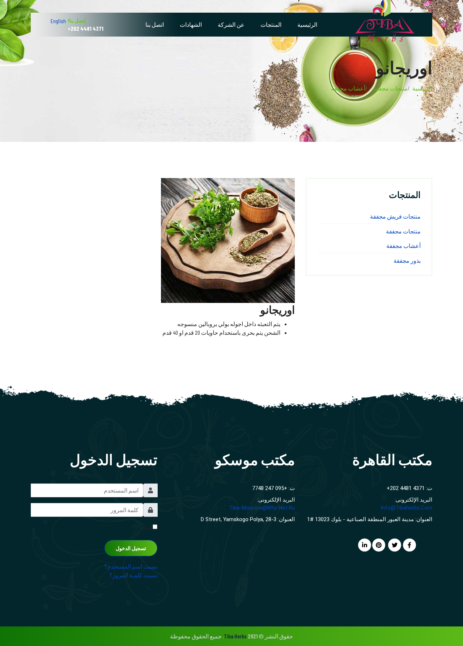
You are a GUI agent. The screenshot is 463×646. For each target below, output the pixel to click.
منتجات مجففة (403, 231)
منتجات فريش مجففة (395, 216)
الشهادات (191, 24)
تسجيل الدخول (131, 548)
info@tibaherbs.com (406, 507)
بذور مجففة (407, 260)
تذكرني (149, 526)
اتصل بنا (154, 24)
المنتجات (270, 24)
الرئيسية (307, 24)
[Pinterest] (378, 544)
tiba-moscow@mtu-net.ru (262, 507)
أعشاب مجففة (403, 245)
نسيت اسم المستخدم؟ (130, 566)
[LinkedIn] (364, 544)
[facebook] (409, 544)
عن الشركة (231, 24)
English (58, 20)
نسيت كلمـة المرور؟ (133, 574)
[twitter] (394, 544)
